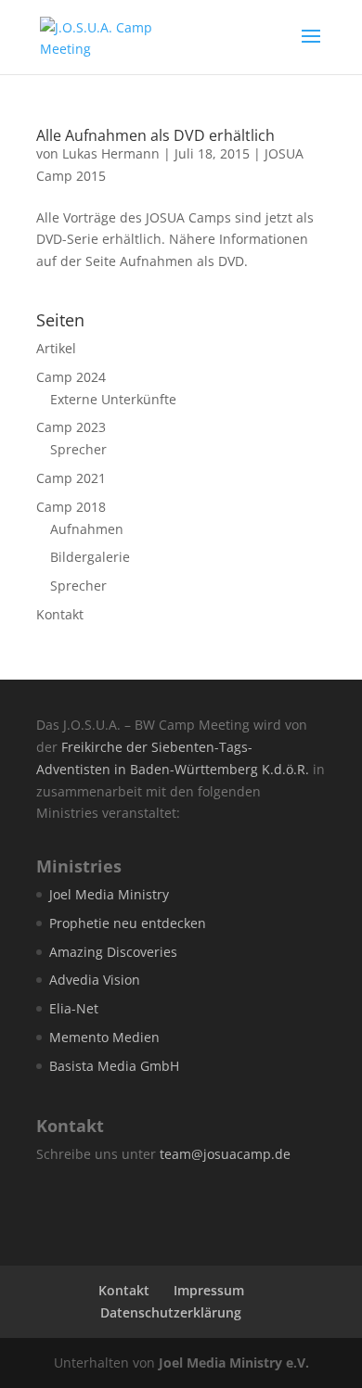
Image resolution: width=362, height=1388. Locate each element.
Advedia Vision (94, 979)
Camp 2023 (71, 427)
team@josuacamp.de (225, 1154)
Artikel (56, 348)
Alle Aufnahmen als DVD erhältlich (155, 135)
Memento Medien (104, 1037)
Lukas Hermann (111, 153)
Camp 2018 (71, 507)
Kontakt (60, 614)
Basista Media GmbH (114, 1066)
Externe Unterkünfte (113, 399)
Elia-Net (73, 1008)
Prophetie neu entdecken (127, 923)
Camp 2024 (71, 377)
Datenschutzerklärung (170, 1312)
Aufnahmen (86, 529)
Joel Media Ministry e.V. (234, 1362)
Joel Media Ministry (109, 894)
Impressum (209, 1290)
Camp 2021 (71, 478)
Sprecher (78, 449)
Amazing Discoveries (113, 952)
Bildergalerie (90, 557)
